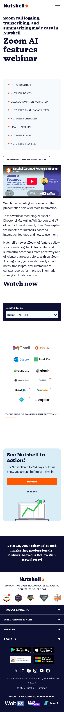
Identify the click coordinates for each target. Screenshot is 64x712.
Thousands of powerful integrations (30, 414)
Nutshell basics (21, 93)
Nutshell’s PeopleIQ (24, 143)
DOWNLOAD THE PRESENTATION (26, 159)
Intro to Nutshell (22, 84)
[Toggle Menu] (57, 5)
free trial (32, 481)
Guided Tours (14, 308)
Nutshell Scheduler (24, 118)
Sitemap (42, 687)
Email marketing (21, 126)
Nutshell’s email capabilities (30, 110)
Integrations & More (18, 619)
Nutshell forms (21, 135)
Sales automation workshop (29, 101)
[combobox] (32, 314)
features (32, 491)
